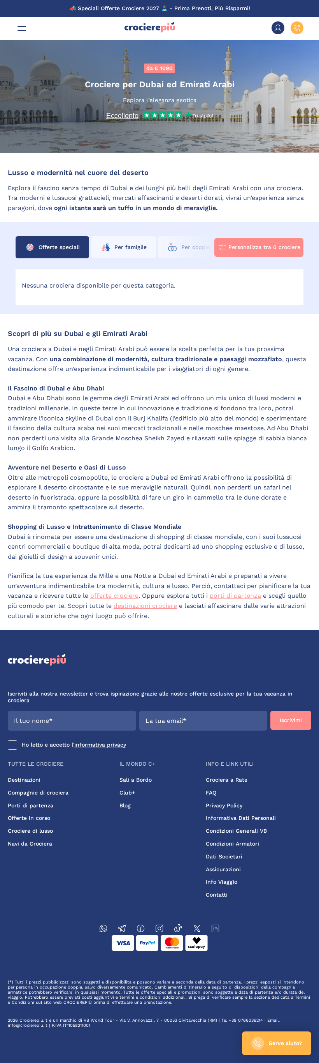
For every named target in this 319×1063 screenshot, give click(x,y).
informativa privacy (100, 745)
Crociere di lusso (30, 831)
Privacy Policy (224, 805)
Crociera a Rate (226, 780)
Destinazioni (24, 780)
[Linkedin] (215, 929)
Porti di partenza (30, 805)
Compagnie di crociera (38, 792)
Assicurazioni (223, 869)
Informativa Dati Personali (241, 818)
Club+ (127, 792)
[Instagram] (159, 929)
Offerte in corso (29, 818)
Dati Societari (224, 856)
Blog (125, 805)
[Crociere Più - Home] (149, 31)
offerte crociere (114, 595)
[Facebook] (140, 929)
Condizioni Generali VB (236, 831)
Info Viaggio (221, 882)
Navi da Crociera (30, 844)
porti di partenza (235, 595)
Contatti (217, 895)
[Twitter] (197, 929)
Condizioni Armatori (232, 844)
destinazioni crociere (145, 605)
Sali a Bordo (135, 780)
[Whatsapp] (103, 929)
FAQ (211, 792)
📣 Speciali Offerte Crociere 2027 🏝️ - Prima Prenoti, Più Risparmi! (159, 8)
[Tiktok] (178, 929)
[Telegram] (122, 929)
